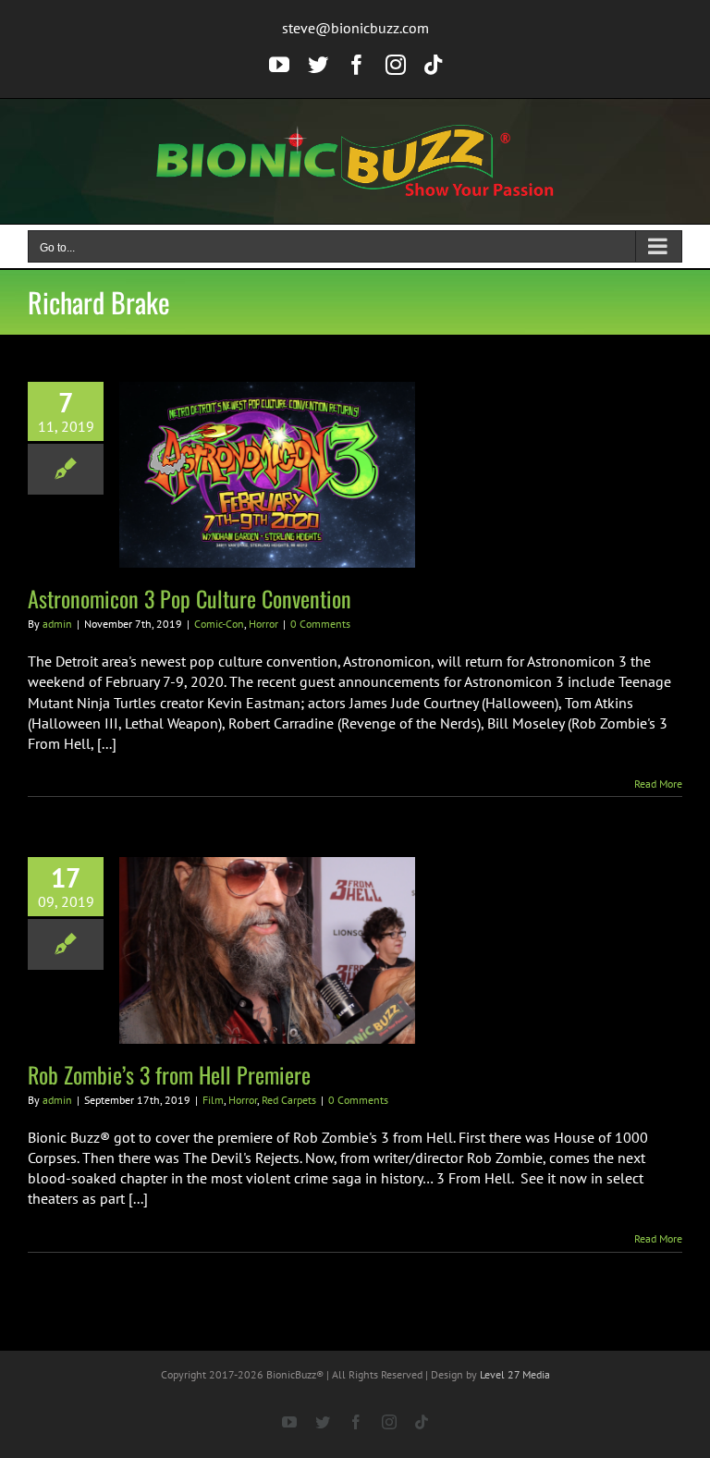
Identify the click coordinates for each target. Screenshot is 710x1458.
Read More (658, 783)
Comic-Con (219, 624)
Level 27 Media (515, 1374)
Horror (263, 624)
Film (213, 1100)
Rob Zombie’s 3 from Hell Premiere (169, 1074)
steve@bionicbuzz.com (355, 27)
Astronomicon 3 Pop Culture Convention (189, 598)
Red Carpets (289, 1100)
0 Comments (320, 624)
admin (57, 624)
